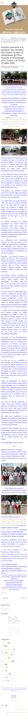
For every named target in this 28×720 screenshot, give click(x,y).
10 (10, 629)
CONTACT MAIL (14, 700)
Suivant (23, 598)
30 (9, 635)
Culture (4, 664)
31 (10, 635)
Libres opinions (5, 674)
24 (10, 633)
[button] (2, 2)
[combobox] (14, 609)
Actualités (4, 670)
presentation (4, 680)
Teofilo (3, 530)
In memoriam (14, 67)
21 (17, 631)
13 (15, 629)
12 (14, 629)
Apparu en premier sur (10, 580)
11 (12, 629)
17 (10, 631)
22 (19, 631)
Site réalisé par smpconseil (20, 709)
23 (9, 633)
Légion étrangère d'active (7, 649)
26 (14, 633)
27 (15, 633)
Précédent (5, 598)
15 (19, 629)
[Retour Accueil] (14, 2)
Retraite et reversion (6, 654)
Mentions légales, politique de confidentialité (16, 712)
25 (12, 633)
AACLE (3, 646)
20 (15, 631)
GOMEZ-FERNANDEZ (12, 530)
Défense (4, 652)
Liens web (4, 677)
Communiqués (5, 658)
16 (9, 631)
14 (17, 629)
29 (19, 633)
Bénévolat (4, 667)
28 (17, 633)
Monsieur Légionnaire (7, 661)
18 (12, 631)
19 (14, 631)
